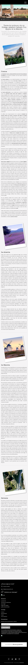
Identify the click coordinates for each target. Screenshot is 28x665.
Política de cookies (5, 605)
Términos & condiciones (6, 602)
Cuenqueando (8, 2)
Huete (2, 615)
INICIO (4, 19)
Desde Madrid (4, 613)
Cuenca (2, 612)
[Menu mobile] (25, 3)
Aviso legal (3, 603)
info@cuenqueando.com (8, 589)
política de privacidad (5, 606)
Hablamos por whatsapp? (10, 592)
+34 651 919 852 (6, 586)
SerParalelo (22, 662)
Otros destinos (4, 616)
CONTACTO (3, 600)
